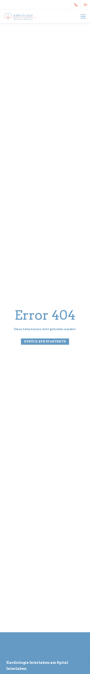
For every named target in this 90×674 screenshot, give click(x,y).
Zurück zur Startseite (45, 341)
